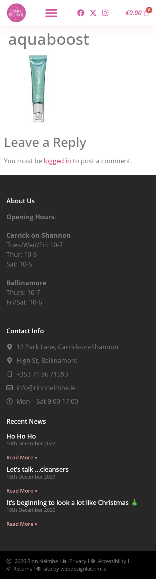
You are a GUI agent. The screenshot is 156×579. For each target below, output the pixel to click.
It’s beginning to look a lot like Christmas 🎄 (72, 502)
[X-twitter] (93, 13)
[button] (51, 12)
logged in (57, 160)
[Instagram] (105, 13)
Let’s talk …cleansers (37, 469)
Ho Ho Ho (21, 436)
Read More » (21, 457)
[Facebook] (81, 13)
